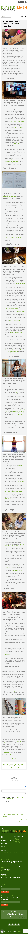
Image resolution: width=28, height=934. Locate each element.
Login (25, 786)
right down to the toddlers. (16, 332)
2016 (8, 854)
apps (5, 764)
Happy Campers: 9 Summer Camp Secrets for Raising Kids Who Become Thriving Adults (14, 237)
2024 (8, 852)
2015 (11, 854)
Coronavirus (20, 764)
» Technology (17, 842)
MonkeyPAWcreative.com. (20, 928)
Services (3, 839)
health (8, 765)
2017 (5, 854)
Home (2, 836)
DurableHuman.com (8, 743)
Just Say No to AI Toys (6, 869)
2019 (22, 852)
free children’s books (19, 412)
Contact (3, 846)
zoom (21, 767)
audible (8, 764)
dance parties (8, 495)
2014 (14, 854)
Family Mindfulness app (17, 143)
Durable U (10, 754)
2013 (17, 854)
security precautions (18, 127)
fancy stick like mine (17, 691)
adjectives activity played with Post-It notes (15, 491)
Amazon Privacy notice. (22, 931)
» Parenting (16, 841)
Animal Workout (8, 498)
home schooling (12, 765)
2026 (2, 852)
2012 (19, 854)
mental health (5, 767)
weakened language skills (15, 320)
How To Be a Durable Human (11, 308)
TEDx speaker (17, 741)
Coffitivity (18, 392)
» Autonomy (16, 839)
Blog (2, 837)
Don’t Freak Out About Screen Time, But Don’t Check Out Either (15, 821)
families (4, 765)
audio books (12, 764)
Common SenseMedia (10, 349)
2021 (17, 852)
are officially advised (19, 311)
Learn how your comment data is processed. (12, 798)
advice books (9, 751)
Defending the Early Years (9, 196)
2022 (14, 852)
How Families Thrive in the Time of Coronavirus (12, 816)
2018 (2, 854)
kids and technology (20, 765)
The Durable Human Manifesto (18, 121)
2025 (5, 852)
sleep (13, 767)
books (16, 764)
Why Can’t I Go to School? (15, 220)
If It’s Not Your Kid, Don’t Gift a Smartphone (10, 877)
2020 (19, 852)
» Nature (16, 838)
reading (10, 767)
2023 (11, 852)
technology (17, 767)
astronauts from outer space (18, 411)
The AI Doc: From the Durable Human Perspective (11, 866)
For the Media (4, 843)
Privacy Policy (4, 844)
